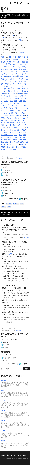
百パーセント (9, 79)
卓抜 (11, 142)
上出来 (15, 140)
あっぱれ (17, 130)
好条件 (6, 110)
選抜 (2, 69)
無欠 (20, 76)
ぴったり (16, 96)
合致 (20, 101)
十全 (5, 76)
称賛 (9, 140)
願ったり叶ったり (14, 91)
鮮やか (6, 130)
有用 (23, 89)
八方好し (20, 125)
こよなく (22, 127)
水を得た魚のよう (10, 123)
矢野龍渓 (16, 203)
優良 (14, 67)
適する (6, 98)
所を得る (13, 120)
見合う (12, 110)
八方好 (22, 203)
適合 (11, 101)
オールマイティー (7, 135)
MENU (2, 3)
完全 (17, 74)
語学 (20, 40)
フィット (8, 103)
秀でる (9, 62)
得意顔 (12, 144)
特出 (17, 144)
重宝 (18, 89)
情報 (17, 158)
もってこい (7, 86)
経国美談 (9, 203)
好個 (21, 96)
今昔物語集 (26, 237)
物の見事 (13, 149)
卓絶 (6, 142)
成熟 (9, 59)
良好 (5, 67)
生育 (23, 57)
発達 (5, 59)
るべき (19, 106)
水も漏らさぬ (9, 84)
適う (11, 98)
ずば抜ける (22, 140)
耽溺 (10, 254)
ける (15, 64)
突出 (21, 144)
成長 (10, 57)
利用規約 (3, 455)
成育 (19, 57)
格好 (14, 93)
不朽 (17, 147)
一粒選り (11, 72)
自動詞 (9, 206)
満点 (14, 76)
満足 (14, 125)
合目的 (17, 108)
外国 (12, 35)
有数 (18, 67)
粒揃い (21, 64)
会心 (15, 135)
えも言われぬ (21, 132)
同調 (2, 103)
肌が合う (4, 106)
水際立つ (23, 147)
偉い (14, 62)
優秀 (23, 62)
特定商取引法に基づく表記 (12, 455)
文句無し (11, 74)
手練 (5, 140)
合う (21, 98)
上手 (5, 132)
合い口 (11, 108)
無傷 (15, 81)
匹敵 (17, 110)
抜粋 (11, 69)
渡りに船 (8, 93)
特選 (24, 69)
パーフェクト (20, 79)
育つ (14, 59)
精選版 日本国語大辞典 (7, 212)
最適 (18, 120)
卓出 (2, 142)
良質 (9, 67)
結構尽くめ (21, 123)
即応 (24, 101)
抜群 (12, 147)
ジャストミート (9, 115)
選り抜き (4, 72)
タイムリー (16, 86)
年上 (4, 38)
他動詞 (3, 206)
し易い (11, 106)
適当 (15, 101)
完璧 (21, 74)
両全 (9, 76)
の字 (13, 89)
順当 (23, 118)
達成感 (16, 142)
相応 (14, 103)
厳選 (20, 69)
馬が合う (10, 118)
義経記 (22, 52)
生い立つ (20, 59)
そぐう (6, 101)
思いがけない (20, 115)
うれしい (7, 89)
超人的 (22, 142)
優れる (3, 62)
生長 (14, 57)
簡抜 (6, 69)
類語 (2, 57)
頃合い (19, 93)
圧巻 (11, 130)
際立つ (3, 137)
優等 (18, 62)
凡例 (20, 158)
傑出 (15, 137)
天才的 (6, 144)
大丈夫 (10, 81)
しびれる (22, 137)
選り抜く (19, 72)
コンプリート (12, 127)
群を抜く (10, 137)
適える (16, 98)
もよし (7, 113)
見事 (9, 125)
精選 (15, 69)
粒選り (24, 67)
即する (24, 103)
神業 (20, 135)
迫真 (8, 147)
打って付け (7, 96)
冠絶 (24, 135)
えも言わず (12, 132)
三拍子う (15, 113)
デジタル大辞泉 (5, 15)
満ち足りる (4, 149)
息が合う (17, 118)
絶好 (5, 91)
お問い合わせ (23, 455)
